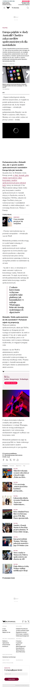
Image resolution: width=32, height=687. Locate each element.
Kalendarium (19, 660)
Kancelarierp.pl (20, 648)
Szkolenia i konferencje (9, 657)
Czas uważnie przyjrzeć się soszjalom (19, 221)
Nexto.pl (18, 644)
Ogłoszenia (5, 643)
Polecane (12, 465)
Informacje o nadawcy (22, 634)
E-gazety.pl (19, 643)
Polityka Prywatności (22, 628)
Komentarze (16, 217)
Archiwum (5, 646)
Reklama (4, 641)
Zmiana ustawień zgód (22, 630)
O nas (4, 628)
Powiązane (5, 465)
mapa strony (5, 660)
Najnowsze (18, 465)
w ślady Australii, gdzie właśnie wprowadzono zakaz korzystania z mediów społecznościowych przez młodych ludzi (15, 180)
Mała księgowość (21, 646)
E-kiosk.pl (18, 641)
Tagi (24, 465)
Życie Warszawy (20, 651)
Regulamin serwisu (21, 632)
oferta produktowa (7, 662)
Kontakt (4, 630)
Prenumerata (6, 644)
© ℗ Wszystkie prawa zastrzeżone (12, 455)
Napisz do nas (6, 632)
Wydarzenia (15, 8)
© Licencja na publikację (9, 453)
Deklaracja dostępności (22, 636)
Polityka (4, 27)
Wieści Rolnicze (20, 650)
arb (3, 92)
